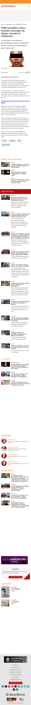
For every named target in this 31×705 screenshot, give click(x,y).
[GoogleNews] (28, 686)
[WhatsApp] (25, 686)
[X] (6, 686)
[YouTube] (9, 686)
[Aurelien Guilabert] (4, 463)
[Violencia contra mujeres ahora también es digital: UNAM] (5, 173)
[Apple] (14, 689)
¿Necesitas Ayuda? (15, 683)
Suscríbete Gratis (15, 577)
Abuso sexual (5, 144)
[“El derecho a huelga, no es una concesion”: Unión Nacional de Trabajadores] (5, 496)
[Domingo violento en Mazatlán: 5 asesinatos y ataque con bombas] (5, 336)
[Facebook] (3, 686)
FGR (19, 140)
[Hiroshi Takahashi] (4, 448)
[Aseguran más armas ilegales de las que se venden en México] (5, 306)
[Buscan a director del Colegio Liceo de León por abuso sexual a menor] (5, 180)
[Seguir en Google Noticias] (29, 72)
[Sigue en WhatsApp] (26, 72)
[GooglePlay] (17, 689)
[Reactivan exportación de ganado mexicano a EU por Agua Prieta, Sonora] (5, 202)
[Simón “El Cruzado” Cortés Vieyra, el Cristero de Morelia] (5, 270)
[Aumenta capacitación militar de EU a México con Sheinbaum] (5, 289)
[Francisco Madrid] (4, 456)
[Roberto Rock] (4, 441)
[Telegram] (19, 686)
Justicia (4, 140)
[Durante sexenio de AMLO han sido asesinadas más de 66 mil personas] (5, 165)
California (12, 140)
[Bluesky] (22, 686)
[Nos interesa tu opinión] (15, 659)
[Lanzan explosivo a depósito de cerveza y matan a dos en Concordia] (5, 322)
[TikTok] (15, 686)
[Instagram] (12, 686)
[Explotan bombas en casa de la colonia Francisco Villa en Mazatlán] (5, 349)
